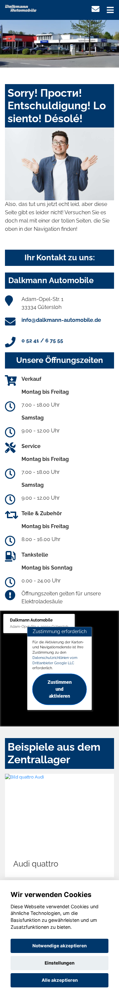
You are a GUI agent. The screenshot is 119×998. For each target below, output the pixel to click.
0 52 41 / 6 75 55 (42, 340)
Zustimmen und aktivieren (60, 689)
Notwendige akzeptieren (59, 945)
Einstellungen (59, 963)
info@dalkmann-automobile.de (61, 320)
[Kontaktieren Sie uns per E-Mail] (95, 9)
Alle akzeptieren (60, 980)
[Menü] (110, 10)
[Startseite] (21, 7)
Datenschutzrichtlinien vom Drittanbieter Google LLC (54, 660)
